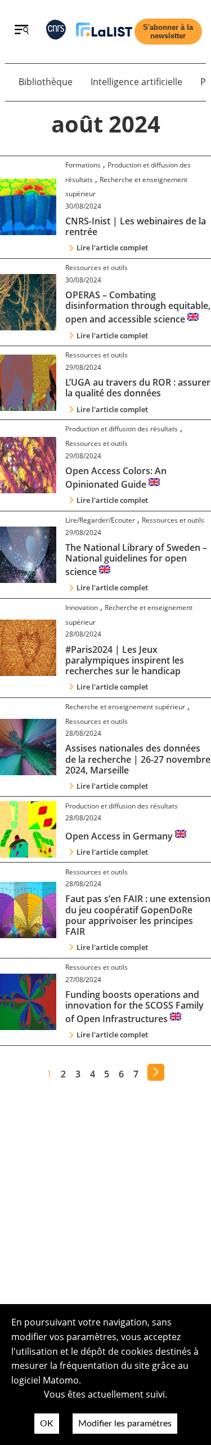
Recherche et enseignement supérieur (125, 707)
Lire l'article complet (112, 247)
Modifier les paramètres (125, 1423)
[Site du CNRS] (56, 32)
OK (46, 1423)
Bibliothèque (46, 82)
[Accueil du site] (104, 32)
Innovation (81, 607)
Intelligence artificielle (136, 82)
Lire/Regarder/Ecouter (100, 520)
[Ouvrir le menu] (21, 31)
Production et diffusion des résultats (121, 429)
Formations (83, 165)
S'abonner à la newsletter (168, 31)
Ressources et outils (96, 267)
